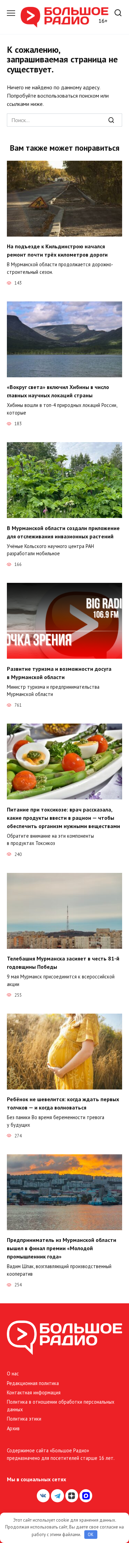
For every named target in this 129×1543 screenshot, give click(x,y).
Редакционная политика (33, 1383)
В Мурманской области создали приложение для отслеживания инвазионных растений (63, 531)
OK (91, 1534)
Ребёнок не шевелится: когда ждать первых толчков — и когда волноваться (63, 1103)
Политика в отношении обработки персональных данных (60, 1405)
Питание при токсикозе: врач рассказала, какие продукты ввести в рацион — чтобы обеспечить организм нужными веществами (63, 817)
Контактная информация (34, 1392)
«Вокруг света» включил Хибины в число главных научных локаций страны (58, 391)
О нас (13, 1373)
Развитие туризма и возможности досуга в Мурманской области (59, 672)
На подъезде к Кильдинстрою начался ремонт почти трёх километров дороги (57, 250)
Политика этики (24, 1418)
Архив (13, 1428)
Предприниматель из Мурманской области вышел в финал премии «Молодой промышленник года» (61, 1248)
